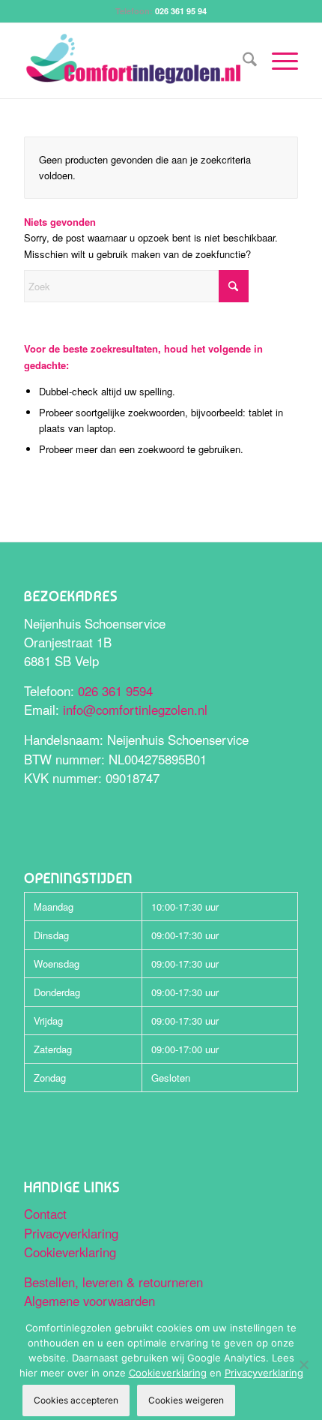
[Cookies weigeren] (303, 1364)
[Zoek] (242, 61)
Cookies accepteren (76, 1400)
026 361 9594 (115, 691)
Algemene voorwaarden (89, 1301)
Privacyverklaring (71, 1233)
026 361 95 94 (181, 11)
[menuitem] (242, 61)
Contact (45, 1214)
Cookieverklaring (70, 1252)
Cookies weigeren (186, 1400)
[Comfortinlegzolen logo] (133, 61)
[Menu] (277, 61)
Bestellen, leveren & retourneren (113, 1282)
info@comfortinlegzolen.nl (135, 710)
